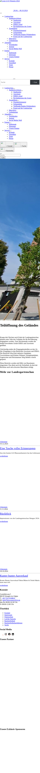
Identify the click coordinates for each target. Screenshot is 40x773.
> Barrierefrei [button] (9, 151)
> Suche (23, 146)
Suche (6, 625)
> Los (35, 82)
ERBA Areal (17, 24)
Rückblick (5, 513)
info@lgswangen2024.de (11, 600)
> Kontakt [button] (9, 146)
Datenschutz (8, 617)
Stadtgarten (17, 20)
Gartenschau (8, 16)
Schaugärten (17, 32)
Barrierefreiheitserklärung (13, 623)
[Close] (14, 78)
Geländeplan (13, 41)
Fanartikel (12, 63)
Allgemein (3, 442)
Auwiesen (16, 22)
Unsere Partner (14, 57)
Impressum (8, 615)
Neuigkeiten (13, 45)
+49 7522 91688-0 (8, 598)
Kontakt (12, 61)
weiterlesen (4, 456)
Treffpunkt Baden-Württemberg (24, 34)
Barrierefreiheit (9, 621)
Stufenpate (12, 53)
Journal (11, 47)
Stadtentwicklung (15, 18)
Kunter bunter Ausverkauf (14, 575)
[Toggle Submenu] (14, 88)
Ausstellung (13, 28)
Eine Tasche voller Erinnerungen (17, 448)
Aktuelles (7, 43)
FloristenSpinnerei (19, 30)
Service (7, 59)
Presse (11, 67)
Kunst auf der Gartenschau (22, 36)
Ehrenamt (12, 55)
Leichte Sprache (10, 619)
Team (11, 65)
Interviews (12, 39)
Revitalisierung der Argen (22, 26)
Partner (6, 51)
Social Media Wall (15, 49)
